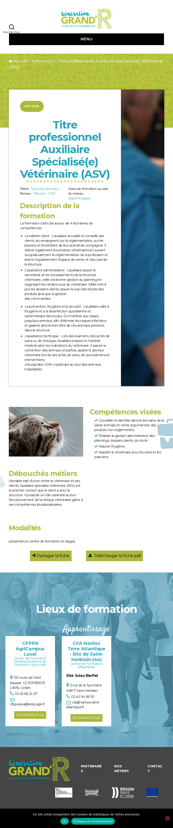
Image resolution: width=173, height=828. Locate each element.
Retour (32, 106)
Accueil (20, 61)
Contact (155, 768)
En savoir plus (30, 715)
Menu (86, 39)
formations (42, 61)
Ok (65, 821)
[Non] (167, 818)
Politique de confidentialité (93, 821)
